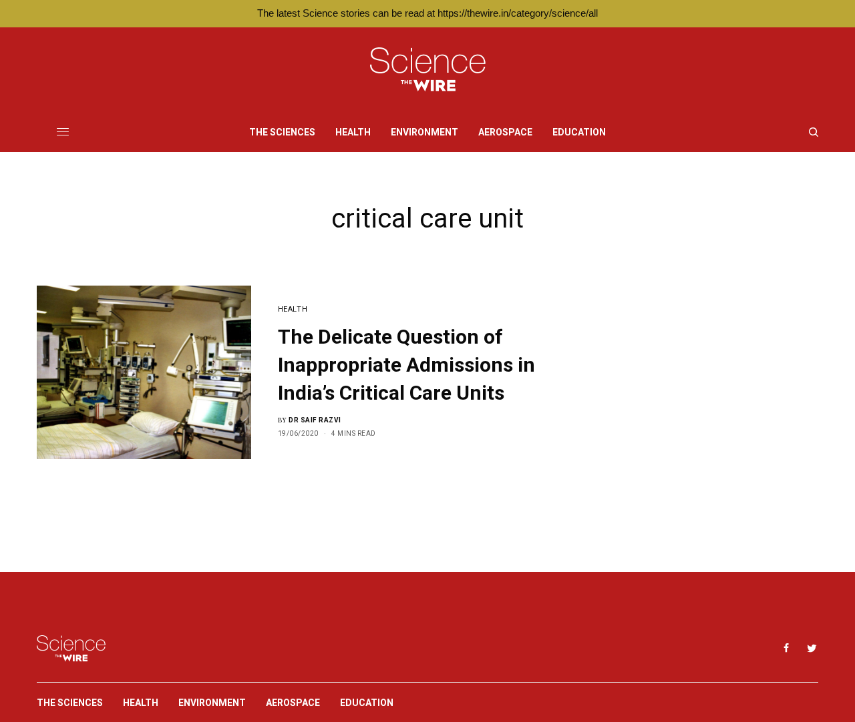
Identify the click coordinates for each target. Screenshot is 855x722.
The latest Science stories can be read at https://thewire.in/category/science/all (427, 13)
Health (292, 309)
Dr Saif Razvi (315, 420)
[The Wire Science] (428, 69)
